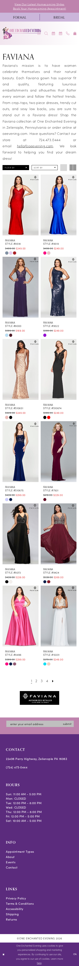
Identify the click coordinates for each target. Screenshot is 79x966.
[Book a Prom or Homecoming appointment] (60, 33)
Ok (74, 954)
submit (67, 724)
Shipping (12, 914)
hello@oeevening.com (35, 145)
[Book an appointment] (53, 33)
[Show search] (46, 33)
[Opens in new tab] (39, 697)
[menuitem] (20, 17)
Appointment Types (20, 852)
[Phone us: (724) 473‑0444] (67, 33)
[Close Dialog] (3, 954)
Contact (12, 867)
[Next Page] (52, 680)
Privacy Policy (16, 898)
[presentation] (21, 205)
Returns (11, 919)
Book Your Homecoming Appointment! (39, 8)
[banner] (22, 33)
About (10, 857)
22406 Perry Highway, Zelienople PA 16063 (36, 759)
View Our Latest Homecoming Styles (39, 4)
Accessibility (14, 909)
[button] (75, 33)
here (39, 963)
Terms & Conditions (20, 904)
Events (10, 862)
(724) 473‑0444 (16, 767)
